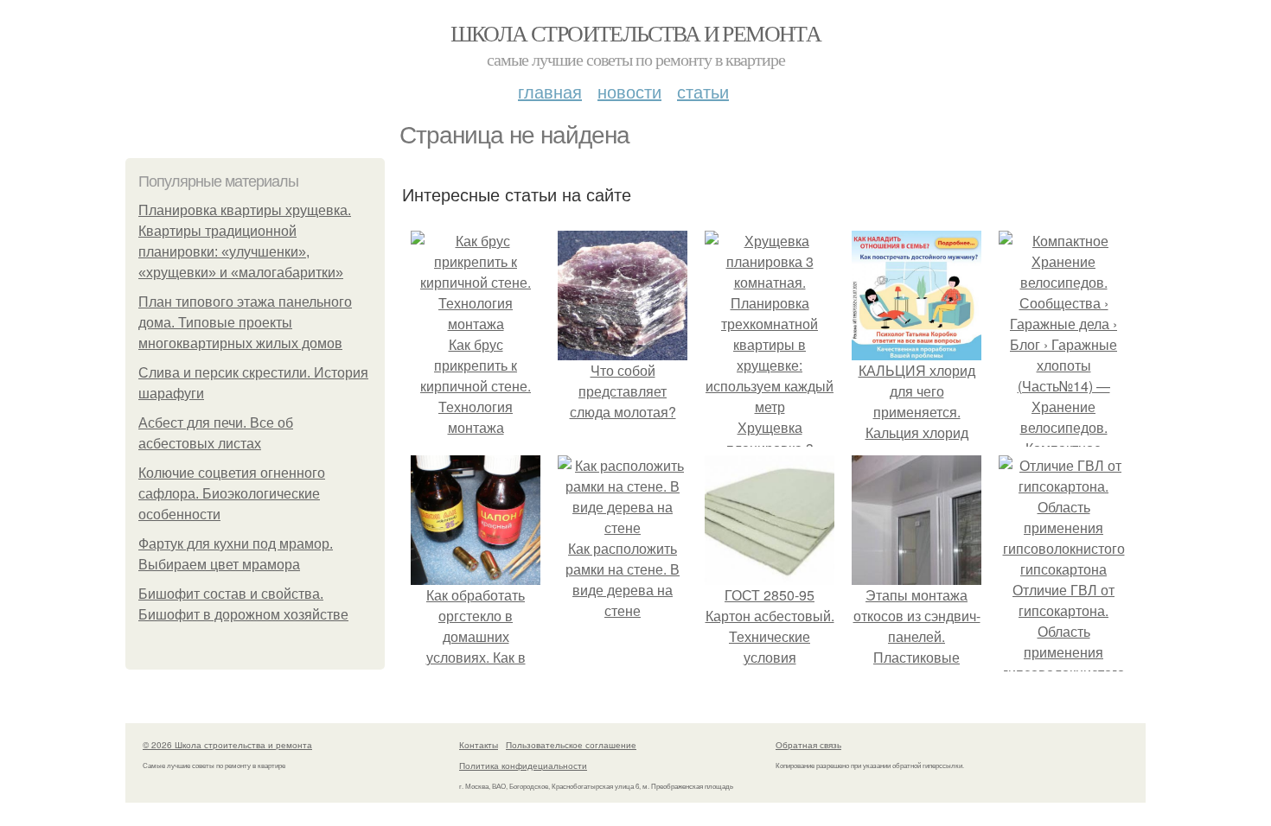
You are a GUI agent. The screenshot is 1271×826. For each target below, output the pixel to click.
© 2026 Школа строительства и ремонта (227, 745)
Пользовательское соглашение (571, 745)
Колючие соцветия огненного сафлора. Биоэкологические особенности (231, 494)
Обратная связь (808, 745)
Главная (550, 91)
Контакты (478, 745)
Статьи (703, 91)
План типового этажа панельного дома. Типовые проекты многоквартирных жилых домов (245, 323)
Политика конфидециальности (523, 765)
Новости (629, 91)
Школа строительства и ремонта (635, 33)
